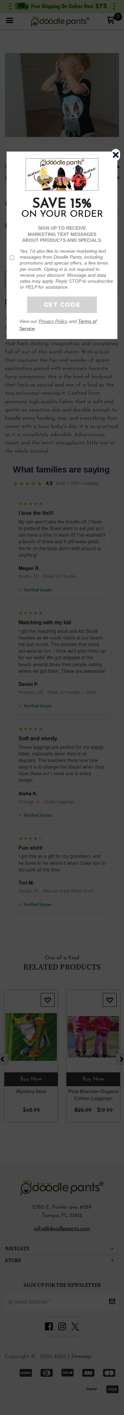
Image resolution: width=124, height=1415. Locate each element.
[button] (116, 154)
